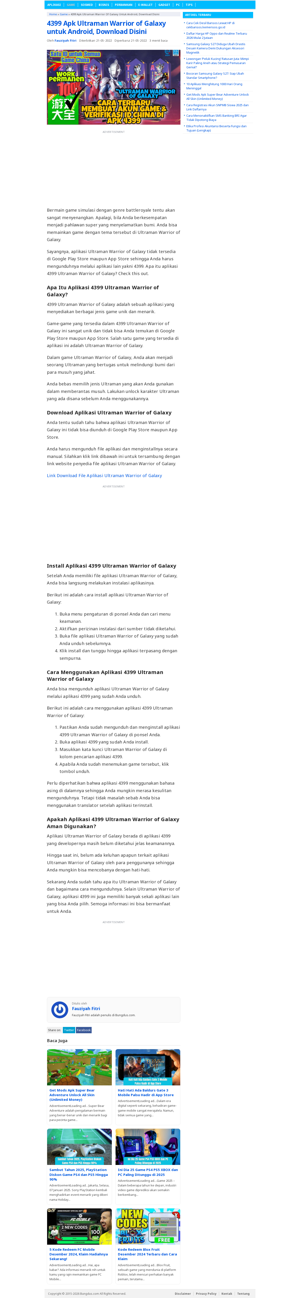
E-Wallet (145, 5)
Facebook (83, 1030)
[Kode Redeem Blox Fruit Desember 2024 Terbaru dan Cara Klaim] (148, 1226)
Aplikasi (54, 5)
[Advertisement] (113, 168)
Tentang (243, 1294)
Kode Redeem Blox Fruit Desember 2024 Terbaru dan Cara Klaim (147, 1254)
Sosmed (87, 5)
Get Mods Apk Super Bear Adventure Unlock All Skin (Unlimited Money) (72, 1095)
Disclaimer (183, 1294)
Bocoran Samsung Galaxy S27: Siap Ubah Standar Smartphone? (215, 75)
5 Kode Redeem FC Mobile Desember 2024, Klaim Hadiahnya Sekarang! (78, 1254)
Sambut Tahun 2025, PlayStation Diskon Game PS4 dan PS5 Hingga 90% (78, 1174)
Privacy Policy (206, 1294)
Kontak (226, 1294)
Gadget (164, 5)
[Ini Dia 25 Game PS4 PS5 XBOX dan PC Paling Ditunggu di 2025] (148, 1147)
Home (53, 14)
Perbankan (123, 5)
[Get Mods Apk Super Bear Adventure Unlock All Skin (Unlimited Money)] (79, 1067)
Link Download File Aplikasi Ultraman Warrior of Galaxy (104, 475)
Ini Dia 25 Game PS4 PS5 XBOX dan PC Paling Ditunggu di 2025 (148, 1172)
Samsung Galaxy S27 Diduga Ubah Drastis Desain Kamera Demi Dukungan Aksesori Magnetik (215, 48)
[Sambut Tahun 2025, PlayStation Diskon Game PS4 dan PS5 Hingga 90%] (79, 1147)
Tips (189, 5)
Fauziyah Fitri (66, 40)
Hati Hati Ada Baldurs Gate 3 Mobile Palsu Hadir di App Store (146, 1092)
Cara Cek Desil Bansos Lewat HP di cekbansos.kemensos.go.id (210, 25)
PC (178, 5)
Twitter (69, 1030)
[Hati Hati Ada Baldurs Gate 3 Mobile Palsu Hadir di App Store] (148, 1067)
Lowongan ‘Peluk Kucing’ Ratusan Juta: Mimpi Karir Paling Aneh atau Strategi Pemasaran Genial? (217, 63)
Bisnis (104, 5)
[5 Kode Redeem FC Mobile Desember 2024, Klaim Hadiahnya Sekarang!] (79, 1226)
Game (71, 5)
